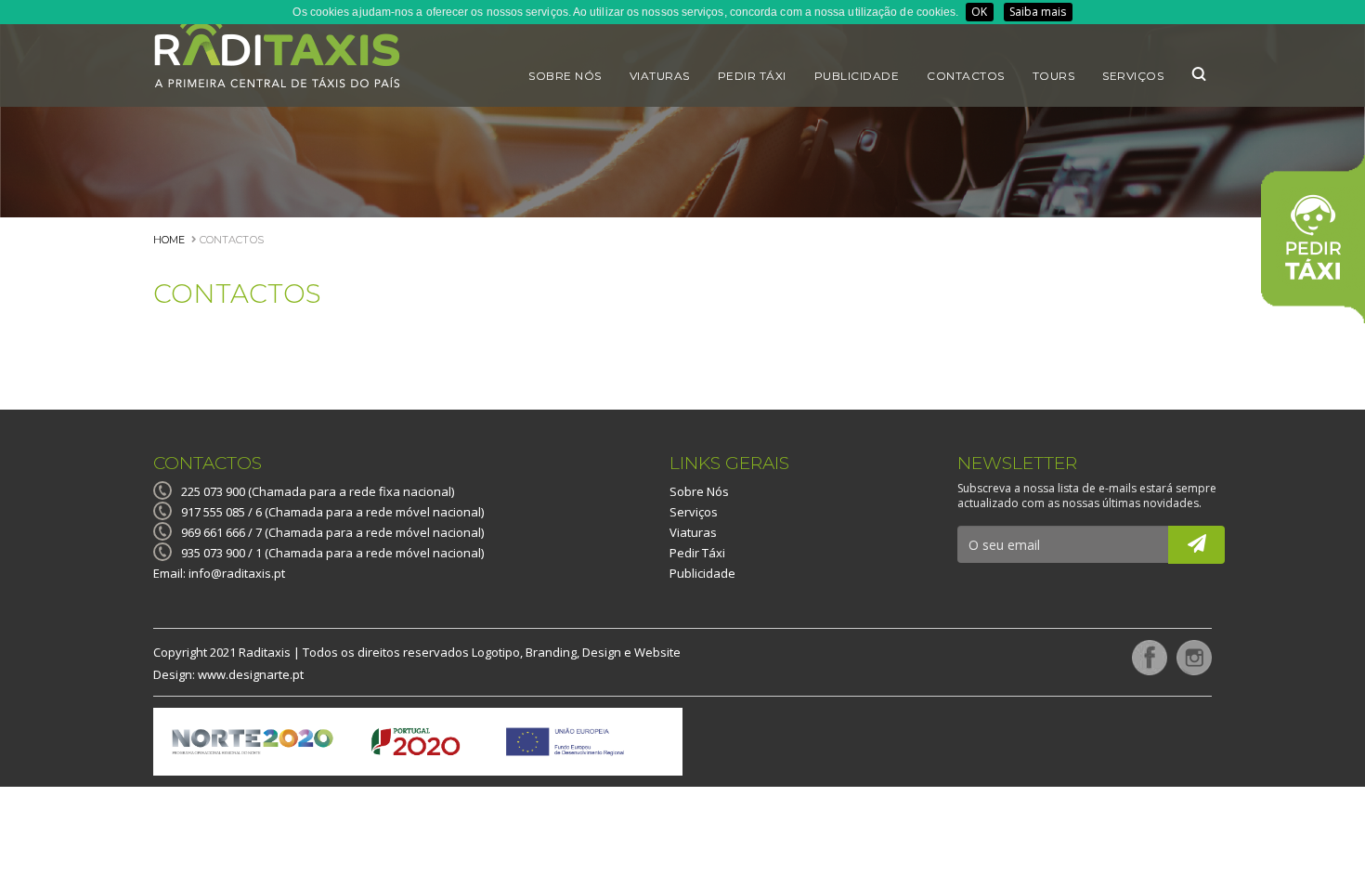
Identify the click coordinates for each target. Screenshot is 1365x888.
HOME (169, 239)
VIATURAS (660, 76)
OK (979, 12)
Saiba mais (1038, 12)
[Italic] (1196, 545)
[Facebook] (1145, 655)
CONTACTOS (230, 239)
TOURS (1054, 76)
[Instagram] (1189, 655)
